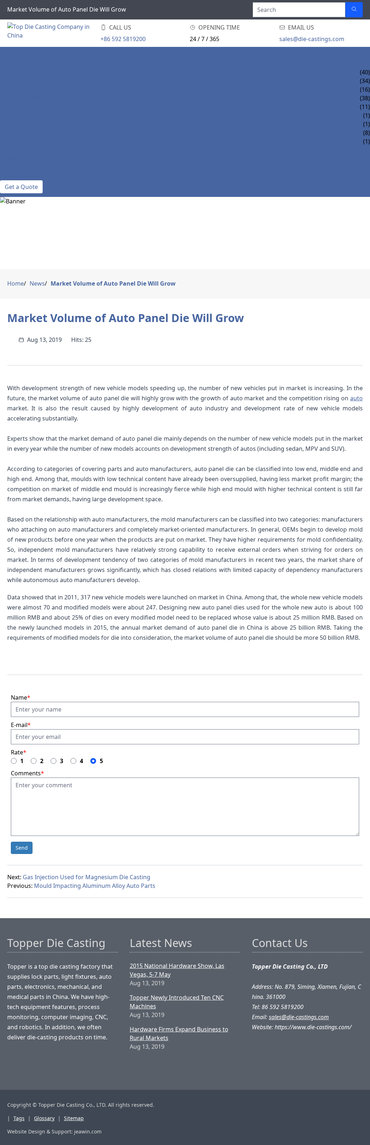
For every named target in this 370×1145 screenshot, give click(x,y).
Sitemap (74, 1118)
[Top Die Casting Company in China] (50, 33)
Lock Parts (16, 81)
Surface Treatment (29, 133)
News (8, 159)
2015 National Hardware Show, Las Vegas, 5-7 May (177, 970)
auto (356, 398)
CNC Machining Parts (32, 98)
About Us (14, 167)
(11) (365, 107)
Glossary (44, 1118)
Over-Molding (22, 141)
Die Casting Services (31, 72)
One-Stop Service (26, 107)
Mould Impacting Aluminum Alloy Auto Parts (94, 886)
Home (9, 55)
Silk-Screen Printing (31, 124)
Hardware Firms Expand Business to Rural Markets (179, 1033)
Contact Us (17, 176)
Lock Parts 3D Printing (35, 115)
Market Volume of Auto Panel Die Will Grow (113, 283)
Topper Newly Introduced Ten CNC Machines (177, 1002)
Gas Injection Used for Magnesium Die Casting (86, 877)
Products (15, 63)
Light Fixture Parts (29, 89)
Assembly (14, 150)
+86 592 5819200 (123, 39)
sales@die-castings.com (311, 39)
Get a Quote (21, 187)
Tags (19, 1118)
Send (22, 847)
